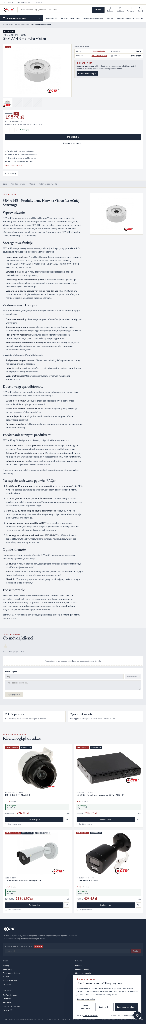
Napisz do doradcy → (87, 73)
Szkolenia (7, 1002)
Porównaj (10, 173)
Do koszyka (73, 137)
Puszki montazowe (22, 25)
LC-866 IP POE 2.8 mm (87, 880)
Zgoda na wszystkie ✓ (126, 1007)
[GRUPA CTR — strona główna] (9, 10)
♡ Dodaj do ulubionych (73, 143)
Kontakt (78, 965)
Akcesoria (7, 984)
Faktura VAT (8, 1010)
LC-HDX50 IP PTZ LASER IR (18, 795)
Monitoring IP (51, 18)
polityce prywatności (90, 1015)
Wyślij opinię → (14, 694)
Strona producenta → (13, 165)
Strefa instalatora (10, 995)
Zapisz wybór (104, 1007)
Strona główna (8, 25)
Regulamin (106, 1020)
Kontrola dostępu (10, 980)
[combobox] (55, 10)
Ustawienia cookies (136, 1020)
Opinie (32, 184)
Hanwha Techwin (100, 51)
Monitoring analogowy (93, 18)
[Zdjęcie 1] (7, 102)
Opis (5, 184)
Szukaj (98, 10)
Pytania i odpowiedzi (48, 184)
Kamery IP (7, 965)
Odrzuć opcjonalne (85, 1007)
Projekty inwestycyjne (11, 1006)
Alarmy (110, 18)
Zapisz (136, 951)
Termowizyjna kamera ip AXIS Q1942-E (23, 880)
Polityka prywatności (119, 1020)
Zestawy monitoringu (70, 18)
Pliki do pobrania (18, 184)
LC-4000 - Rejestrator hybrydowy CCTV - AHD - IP (100, 795)
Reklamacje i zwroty (83, 969)
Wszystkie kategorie (23, 18)
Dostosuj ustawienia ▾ (86, 999)
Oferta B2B (7, 999)
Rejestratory (7, 969)
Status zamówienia (83, 973)
